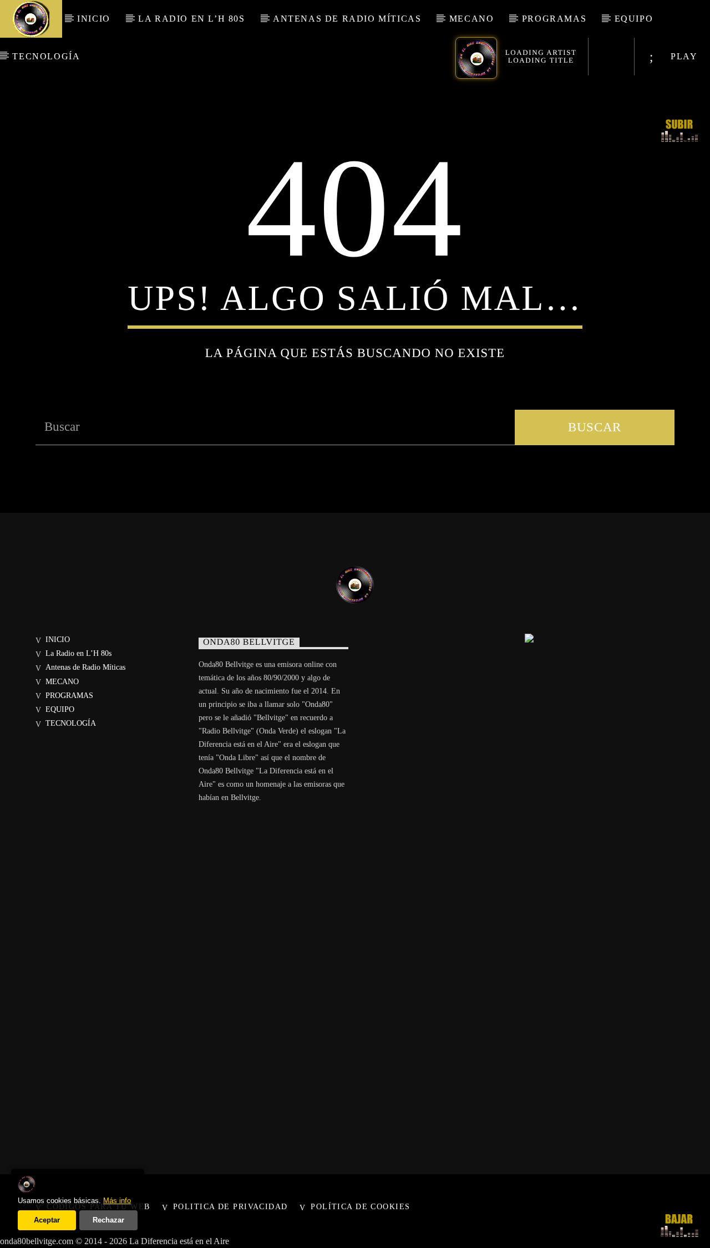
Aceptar (47, 1220)
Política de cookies (360, 1206)
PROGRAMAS (554, 18)
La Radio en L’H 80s (191, 18)
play (683, 56)
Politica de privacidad (230, 1206)
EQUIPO (634, 18)
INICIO (93, 18)
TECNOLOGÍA (46, 56)
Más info (117, 1200)
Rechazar (108, 1220)
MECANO (471, 18)
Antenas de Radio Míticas (347, 18)
